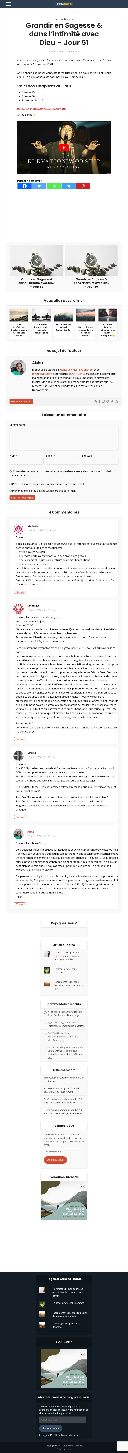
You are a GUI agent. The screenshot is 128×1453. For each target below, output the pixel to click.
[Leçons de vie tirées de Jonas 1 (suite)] (63, 314)
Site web (87, 455)
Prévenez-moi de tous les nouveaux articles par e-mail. (44, 490)
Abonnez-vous (55, 1160)
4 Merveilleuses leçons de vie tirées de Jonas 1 (85, 330)
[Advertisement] (64, 215)
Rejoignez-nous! (64, 923)
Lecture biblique (64, 19)
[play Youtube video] (64, 147)
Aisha (30, 832)
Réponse (20, 592)
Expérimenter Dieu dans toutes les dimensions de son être (69, 985)
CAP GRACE (78, 373)
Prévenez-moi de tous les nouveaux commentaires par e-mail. (48, 484)
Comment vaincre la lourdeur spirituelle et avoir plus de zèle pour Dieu (65, 1054)
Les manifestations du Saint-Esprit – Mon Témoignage (64, 1037)
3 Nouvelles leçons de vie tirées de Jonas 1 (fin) (41, 328)
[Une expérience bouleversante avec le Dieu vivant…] (19, 314)
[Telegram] (69, 186)
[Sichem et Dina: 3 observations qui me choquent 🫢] (107, 314)
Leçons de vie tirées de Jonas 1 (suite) (63, 327)
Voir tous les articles (21, 401)
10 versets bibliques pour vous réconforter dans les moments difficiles (67, 956)
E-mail (50, 455)
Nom (13, 455)
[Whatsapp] (54, 186)
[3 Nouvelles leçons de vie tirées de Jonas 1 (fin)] (41, 314)
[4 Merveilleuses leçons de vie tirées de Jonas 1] (85, 314)
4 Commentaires (72, 51)
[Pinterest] (83, 186)
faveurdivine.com (42, 373)
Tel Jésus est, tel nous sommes (68, 1302)
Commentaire (17, 424)
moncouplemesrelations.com (76, 369)
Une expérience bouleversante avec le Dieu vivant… (19, 330)
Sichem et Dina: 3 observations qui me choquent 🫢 (108, 330)
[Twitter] (39, 186)
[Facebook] (24, 186)
